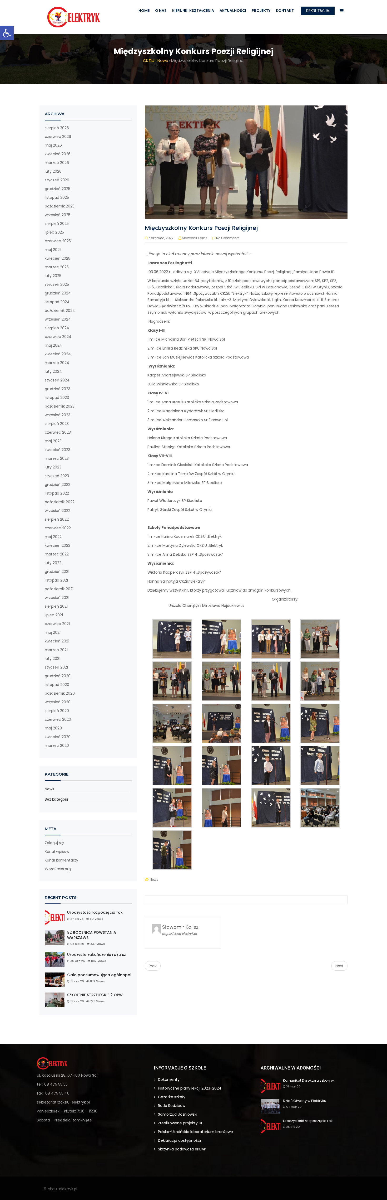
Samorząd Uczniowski (177, 1114)
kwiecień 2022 (57, 545)
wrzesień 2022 (57, 510)
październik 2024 (60, 310)
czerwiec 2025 (58, 241)
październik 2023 (60, 406)
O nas (161, 10)
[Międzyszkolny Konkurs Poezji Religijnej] (246, 161)
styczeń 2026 (57, 180)
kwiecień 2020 (58, 736)
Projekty (261, 10)
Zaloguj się (54, 842)
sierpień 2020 (57, 710)
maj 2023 (53, 441)
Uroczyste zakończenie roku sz (96, 954)
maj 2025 (53, 249)
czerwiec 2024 (58, 336)
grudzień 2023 (57, 388)
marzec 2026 (57, 162)
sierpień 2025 (57, 223)
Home (144, 10)
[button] (7, 33)
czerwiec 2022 (58, 528)
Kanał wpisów (57, 851)
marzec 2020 (57, 745)
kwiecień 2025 (57, 258)
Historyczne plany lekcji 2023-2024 (189, 1088)
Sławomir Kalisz (194, 238)
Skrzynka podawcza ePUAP (182, 1149)
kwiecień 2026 (58, 154)
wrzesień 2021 (57, 597)
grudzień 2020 (58, 676)
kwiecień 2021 (57, 641)
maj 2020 (53, 728)
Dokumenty (169, 1079)
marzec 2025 (57, 267)
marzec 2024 (57, 362)
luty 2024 (53, 371)
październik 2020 (60, 693)
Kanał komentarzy (61, 860)
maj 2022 (53, 536)
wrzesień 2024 (58, 319)
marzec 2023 (57, 458)
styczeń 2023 (57, 475)
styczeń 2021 (56, 667)
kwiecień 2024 (58, 354)
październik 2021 (59, 589)
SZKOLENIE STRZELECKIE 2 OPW (95, 995)
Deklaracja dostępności (179, 1140)
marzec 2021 (56, 649)
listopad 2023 (57, 397)
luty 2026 (53, 171)
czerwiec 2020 (58, 719)
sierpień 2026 (57, 127)
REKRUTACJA (317, 11)
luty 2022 (53, 562)
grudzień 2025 (57, 188)
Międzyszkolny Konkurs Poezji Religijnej (201, 228)
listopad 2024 (57, 301)
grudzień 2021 (57, 571)
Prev (153, 966)
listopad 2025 (57, 197)
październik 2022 (60, 502)
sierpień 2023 (57, 423)
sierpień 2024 (57, 328)
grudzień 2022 (57, 484)
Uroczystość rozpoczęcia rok (95, 912)
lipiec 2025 (54, 232)
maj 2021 (53, 632)
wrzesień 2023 (57, 415)
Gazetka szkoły (171, 1097)
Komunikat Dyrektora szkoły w (308, 1080)
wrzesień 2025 (57, 214)
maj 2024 (53, 345)
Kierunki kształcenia (193, 10)
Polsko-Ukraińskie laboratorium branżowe (195, 1131)
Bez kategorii (56, 799)
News (49, 789)
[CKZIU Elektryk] (73, 17)
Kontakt (285, 10)
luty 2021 (52, 658)
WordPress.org (58, 869)
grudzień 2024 (58, 293)
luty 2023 (53, 467)
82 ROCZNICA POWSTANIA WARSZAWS (91, 935)
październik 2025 (60, 206)
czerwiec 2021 (57, 623)
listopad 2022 (57, 493)
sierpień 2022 (57, 519)
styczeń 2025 (57, 284)
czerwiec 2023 (58, 432)
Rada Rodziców (171, 1105)
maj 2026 (53, 145)
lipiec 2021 (54, 615)
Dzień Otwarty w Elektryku (304, 1101)
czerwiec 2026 (58, 136)
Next (339, 966)
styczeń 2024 (57, 380)
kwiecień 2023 (57, 449)
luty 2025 (53, 275)
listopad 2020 (57, 684)
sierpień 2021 (56, 606)
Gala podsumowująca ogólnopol (99, 975)
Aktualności (233, 10)
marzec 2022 (57, 554)
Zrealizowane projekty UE (180, 1123)
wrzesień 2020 (58, 702)
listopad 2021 (56, 580)
